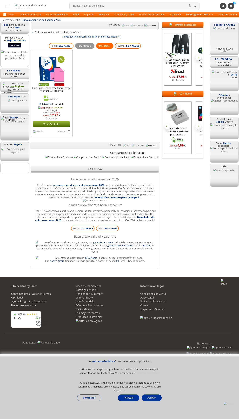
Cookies (145, 305)
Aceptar (151, 397)
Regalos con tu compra (89, 294)
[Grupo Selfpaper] (156, 318)
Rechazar (128, 397)
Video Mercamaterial (88, 286)
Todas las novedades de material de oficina (57, 32)
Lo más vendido (85, 301)
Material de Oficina (30, 14)
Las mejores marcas (88, 313)
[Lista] (126, 25)
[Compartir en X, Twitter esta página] (88, 157)
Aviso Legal (147, 297)
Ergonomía (175, 14)
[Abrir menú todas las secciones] (8, 6)
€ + (199, 14)
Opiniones (17, 297)
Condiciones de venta (153, 294)
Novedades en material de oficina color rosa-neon (89, 36)
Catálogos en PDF (86, 290)
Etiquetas (89, 14)
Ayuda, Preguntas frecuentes (29, 301)
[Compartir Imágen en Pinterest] (144, 157)
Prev (167, 57)
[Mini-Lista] (137, 25)
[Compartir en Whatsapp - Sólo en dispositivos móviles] (116, 157)
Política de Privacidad (153, 301)
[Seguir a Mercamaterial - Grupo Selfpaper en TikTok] (222, 347)
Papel (76, 14)
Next (198, 57)
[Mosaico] (150, 25)
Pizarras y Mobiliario (57, 14)
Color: (107, 228)
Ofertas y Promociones (89, 305)
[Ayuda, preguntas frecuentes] (229, 404)
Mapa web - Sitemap (152, 309)
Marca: (83, 228)
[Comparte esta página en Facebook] (59, 157)
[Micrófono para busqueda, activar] (190, 5)
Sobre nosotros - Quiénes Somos (31, 294)
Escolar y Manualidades (152, 14)
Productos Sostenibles (89, 317)
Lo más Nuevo (84, 297)
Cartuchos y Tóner (124, 14)
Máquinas (104, 14)
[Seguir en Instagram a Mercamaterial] (199, 347)
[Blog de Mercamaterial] (14, 168)
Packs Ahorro (84, 309)
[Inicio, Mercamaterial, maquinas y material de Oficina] (32, 6)
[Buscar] (195, 5)
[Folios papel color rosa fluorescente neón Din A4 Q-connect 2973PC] (51, 67)
